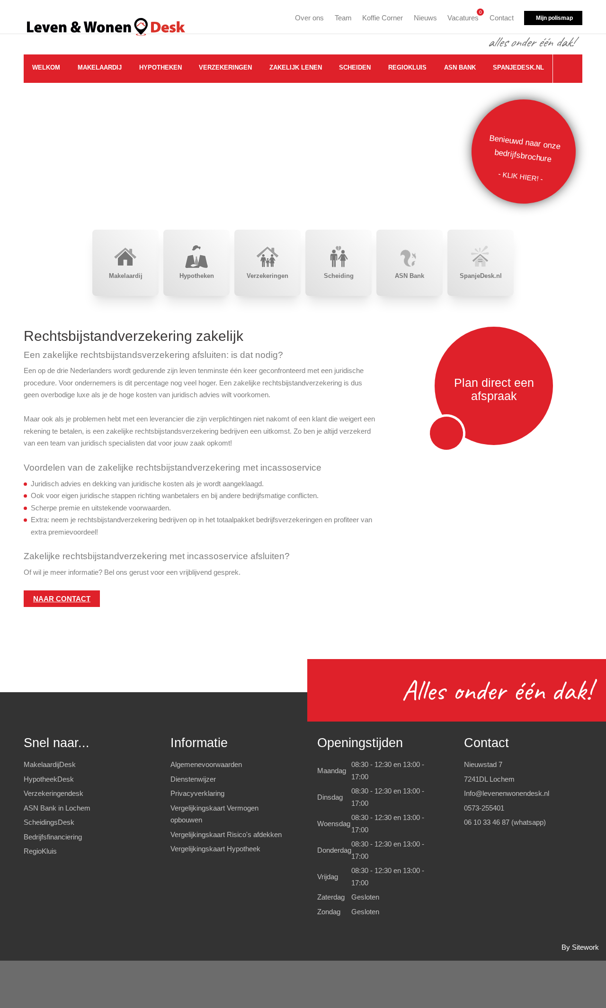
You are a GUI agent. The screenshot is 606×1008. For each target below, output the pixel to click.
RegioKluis (407, 67)
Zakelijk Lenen (295, 67)
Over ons (309, 18)
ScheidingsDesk (49, 822)
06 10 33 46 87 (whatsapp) (505, 822)
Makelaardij (100, 67)
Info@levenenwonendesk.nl (506, 793)
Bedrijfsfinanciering (53, 837)
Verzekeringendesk (53, 793)
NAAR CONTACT (61, 599)
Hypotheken (160, 67)
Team (343, 18)
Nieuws (425, 18)
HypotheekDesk (49, 779)
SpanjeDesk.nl (518, 67)
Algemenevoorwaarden (206, 764)
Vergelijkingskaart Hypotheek (215, 849)
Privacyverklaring (197, 793)
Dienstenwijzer (193, 779)
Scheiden (355, 67)
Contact (502, 18)
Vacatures (463, 16)
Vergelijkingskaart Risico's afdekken (226, 834)
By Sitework (580, 947)
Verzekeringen (225, 67)
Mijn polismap (554, 18)
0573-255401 (484, 808)
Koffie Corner (382, 18)
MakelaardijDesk (50, 764)
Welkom (46, 67)
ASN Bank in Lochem (57, 808)
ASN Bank (460, 67)
